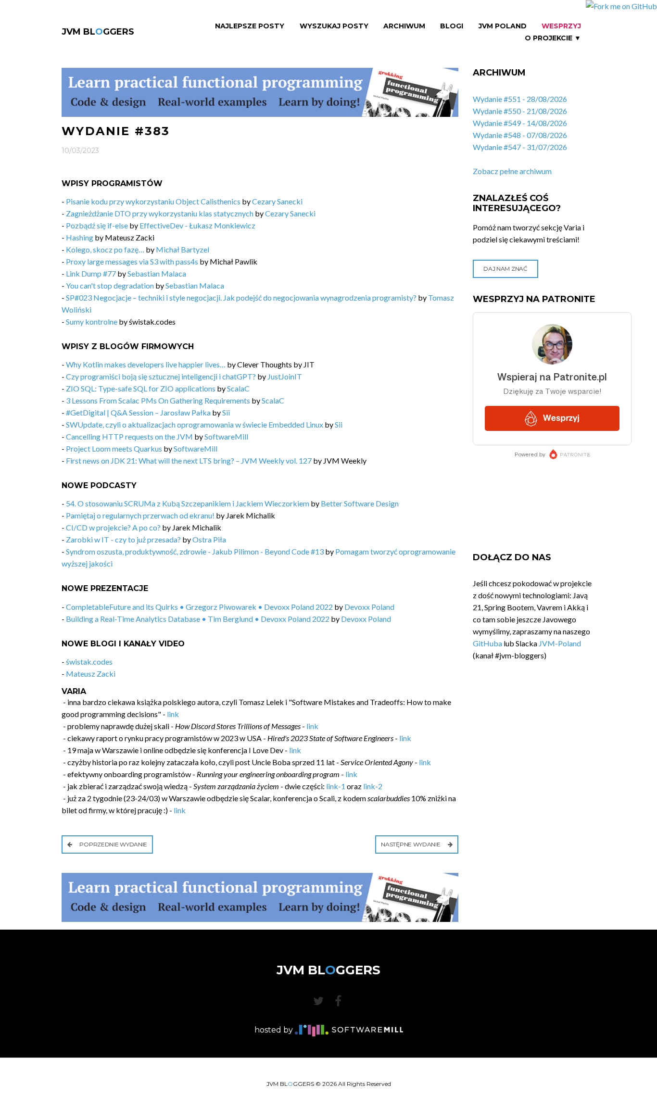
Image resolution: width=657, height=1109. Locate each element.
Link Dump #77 (91, 273)
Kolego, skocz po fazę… (105, 249)
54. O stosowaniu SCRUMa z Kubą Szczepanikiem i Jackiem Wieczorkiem (187, 503)
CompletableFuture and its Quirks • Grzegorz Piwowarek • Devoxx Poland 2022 (199, 606)
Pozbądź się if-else (97, 225)
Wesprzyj (561, 26)
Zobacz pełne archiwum (512, 171)
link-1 (335, 786)
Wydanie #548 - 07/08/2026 (520, 134)
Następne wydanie (411, 844)
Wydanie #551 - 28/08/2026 (520, 98)
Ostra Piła (209, 539)
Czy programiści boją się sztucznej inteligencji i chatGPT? (161, 376)
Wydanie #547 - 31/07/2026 (520, 146)
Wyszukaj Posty (334, 26)
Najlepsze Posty (249, 26)
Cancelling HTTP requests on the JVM (129, 436)
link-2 (372, 786)
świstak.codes (89, 661)
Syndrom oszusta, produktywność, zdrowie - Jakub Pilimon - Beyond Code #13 (195, 551)
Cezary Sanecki (277, 201)
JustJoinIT (284, 376)
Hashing (79, 237)
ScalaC (238, 388)
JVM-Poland (560, 643)
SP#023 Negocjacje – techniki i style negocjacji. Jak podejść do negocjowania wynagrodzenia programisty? (241, 297)
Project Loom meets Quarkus (114, 448)
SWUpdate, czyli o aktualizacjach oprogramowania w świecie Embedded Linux (194, 424)
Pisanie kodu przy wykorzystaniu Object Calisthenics (153, 201)
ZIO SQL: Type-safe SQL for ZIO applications (140, 388)
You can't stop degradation (110, 285)
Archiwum (404, 26)
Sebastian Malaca (156, 273)
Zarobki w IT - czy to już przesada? (123, 539)
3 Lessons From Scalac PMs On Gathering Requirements (158, 400)
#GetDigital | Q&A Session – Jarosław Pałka (138, 412)
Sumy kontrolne (91, 321)
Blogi (451, 26)
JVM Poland (503, 26)
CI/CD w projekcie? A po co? (113, 527)
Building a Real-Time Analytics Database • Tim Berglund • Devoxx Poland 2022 (197, 618)
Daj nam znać (505, 268)
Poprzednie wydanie (112, 844)
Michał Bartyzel (182, 249)
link (173, 713)
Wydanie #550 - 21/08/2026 (520, 110)
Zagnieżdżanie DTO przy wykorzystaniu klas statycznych (159, 213)
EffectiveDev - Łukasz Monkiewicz (197, 225)
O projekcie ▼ (553, 38)
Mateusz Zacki (90, 673)
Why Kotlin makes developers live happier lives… (146, 364)
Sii (226, 412)
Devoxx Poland (369, 606)
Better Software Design (360, 503)
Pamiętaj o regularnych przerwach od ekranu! (140, 515)
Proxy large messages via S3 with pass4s (132, 261)
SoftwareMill (226, 436)
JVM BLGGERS (98, 31)
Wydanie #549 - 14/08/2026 (520, 122)
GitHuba (487, 643)
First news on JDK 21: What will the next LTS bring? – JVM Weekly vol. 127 (189, 460)
